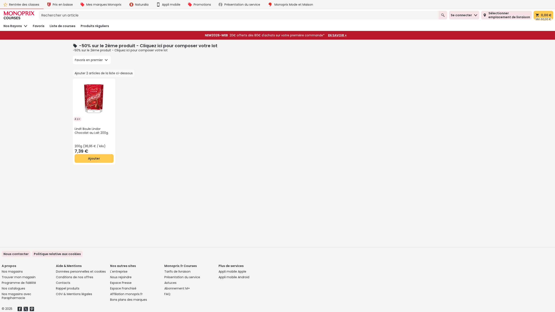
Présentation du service (182, 277)
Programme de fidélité (19, 283)
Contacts (63, 283)
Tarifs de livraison (177, 271)
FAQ (167, 294)
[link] (57, 254)
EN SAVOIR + (337, 35)
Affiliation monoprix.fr (126, 294)
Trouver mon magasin (19, 277)
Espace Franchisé (123, 288)
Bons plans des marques (128, 299)
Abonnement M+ (177, 288)
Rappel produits (67, 288)
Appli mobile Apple (232, 271)
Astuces (170, 283)
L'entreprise (118, 271)
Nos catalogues (13, 288)
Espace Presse (121, 283)
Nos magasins (12, 271)
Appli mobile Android (234, 277)
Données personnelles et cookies (81, 271)
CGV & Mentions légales (74, 294)
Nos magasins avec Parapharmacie (16, 296)
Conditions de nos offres (74, 277)
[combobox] (239, 15)
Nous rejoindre (121, 277)
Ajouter (94, 158)
